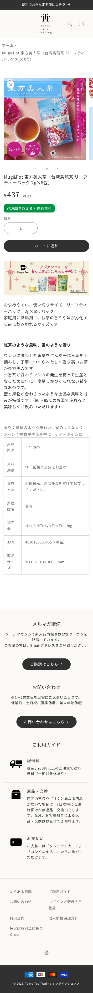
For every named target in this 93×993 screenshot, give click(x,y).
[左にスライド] (36, 169)
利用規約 (17, 918)
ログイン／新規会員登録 (65, 904)
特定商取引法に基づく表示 (26, 931)
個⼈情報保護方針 (63, 918)
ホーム (8, 45)
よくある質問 (21, 891)
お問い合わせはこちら (44, 721)
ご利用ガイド (59, 891)
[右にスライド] (57, 169)
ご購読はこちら (44, 664)
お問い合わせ (21, 901)
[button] (10, 23)
